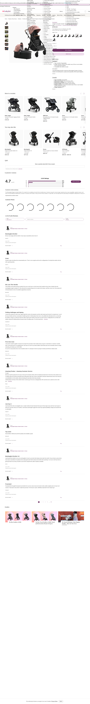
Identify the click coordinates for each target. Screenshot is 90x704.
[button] (45, 181)
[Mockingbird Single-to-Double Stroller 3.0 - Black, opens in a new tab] (7, 228)
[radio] (6, 23)
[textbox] (45, 166)
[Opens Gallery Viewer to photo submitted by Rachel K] (20, 207)
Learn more (20, 168)
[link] (58, 36)
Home (6, 18)
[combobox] (85, 11)
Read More (46, 319)
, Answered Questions (66, 25)
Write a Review (74, 25)
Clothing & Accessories (10, 15)
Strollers (19, 18)
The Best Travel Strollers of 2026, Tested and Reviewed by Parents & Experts (45, 523)
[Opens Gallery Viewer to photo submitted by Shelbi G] (60, 207)
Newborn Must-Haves (12, 18)
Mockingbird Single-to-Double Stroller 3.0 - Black (18, 228)
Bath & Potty (59, 15)
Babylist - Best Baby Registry (6, 11)
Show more (53, 73)
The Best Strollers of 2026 (15, 522)
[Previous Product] (81, 93)
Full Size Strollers (25, 18)
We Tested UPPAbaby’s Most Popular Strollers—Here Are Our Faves (71, 523)
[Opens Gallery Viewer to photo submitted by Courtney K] (10, 207)
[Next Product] (84, 93)
